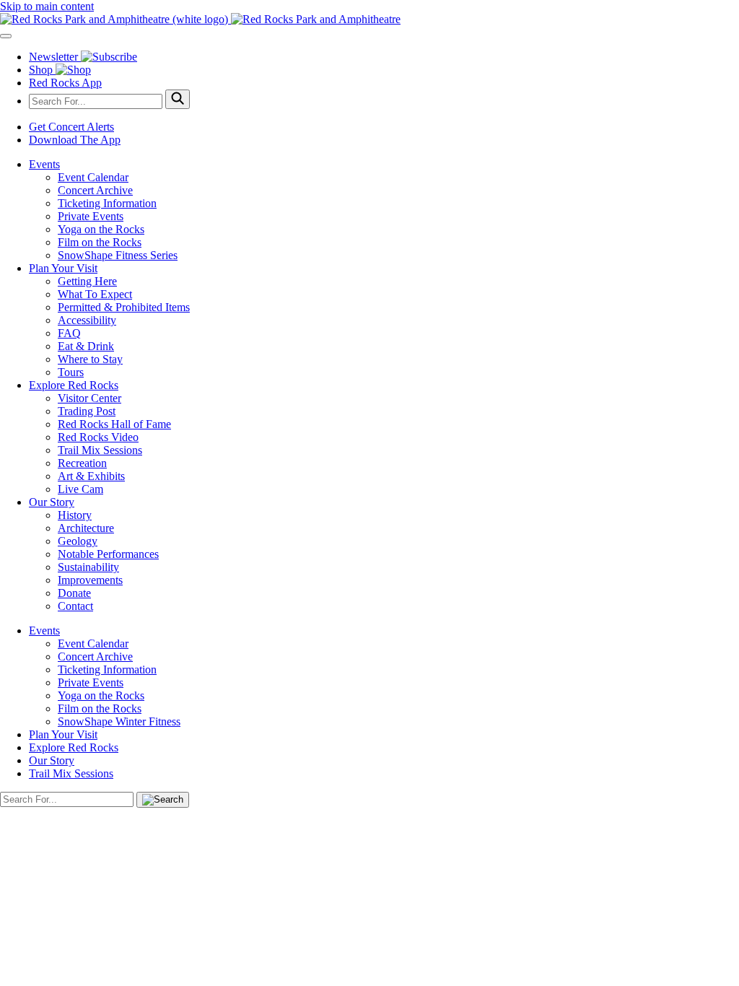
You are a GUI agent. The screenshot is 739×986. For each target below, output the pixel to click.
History (75, 515)
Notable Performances (108, 554)
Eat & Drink (86, 346)
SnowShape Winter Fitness (119, 721)
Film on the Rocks (99, 242)
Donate (74, 593)
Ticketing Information (107, 203)
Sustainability (88, 567)
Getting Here (87, 281)
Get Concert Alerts (71, 127)
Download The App (75, 140)
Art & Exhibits (91, 476)
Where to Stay (90, 359)
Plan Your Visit (63, 268)
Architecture (86, 528)
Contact (75, 606)
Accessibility (87, 320)
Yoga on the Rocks (101, 229)
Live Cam (80, 489)
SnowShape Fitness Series (118, 255)
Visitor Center (89, 398)
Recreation (82, 463)
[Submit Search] (177, 99)
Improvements (90, 580)
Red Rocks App (65, 83)
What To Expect (95, 294)
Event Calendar (93, 177)
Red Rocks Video (98, 437)
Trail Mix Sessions (100, 450)
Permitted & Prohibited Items (124, 307)
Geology (77, 541)
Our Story (51, 502)
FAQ (69, 333)
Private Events (90, 216)
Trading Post (86, 411)
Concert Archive (95, 190)
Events (44, 164)
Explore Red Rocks (73, 385)
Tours (71, 372)
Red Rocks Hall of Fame (114, 424)
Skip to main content (47, 6)
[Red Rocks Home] (369, 19)
